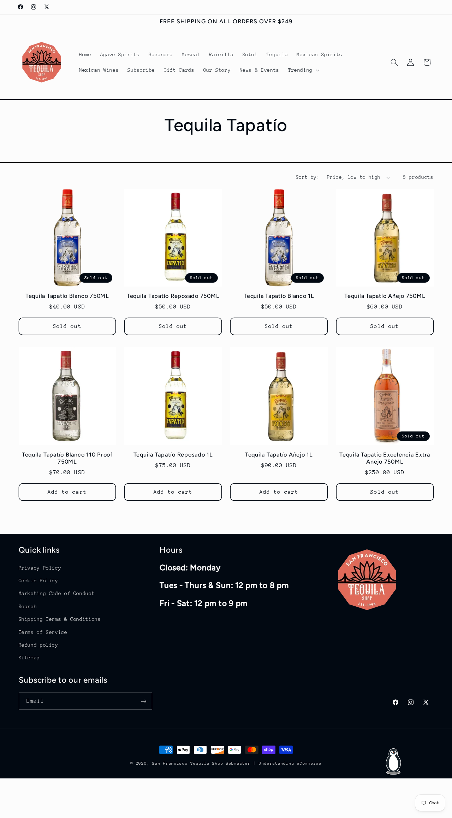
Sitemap (29, 657)
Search (28, 606)
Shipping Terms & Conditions (60, 619)
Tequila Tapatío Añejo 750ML (384, 296)
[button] (303, 70)
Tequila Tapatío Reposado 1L (173, 454)
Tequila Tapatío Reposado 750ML (173, 296)
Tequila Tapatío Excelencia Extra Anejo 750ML (384, 458)
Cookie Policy (38, 580)
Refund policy (38, 644)
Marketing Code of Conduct (57, 593)
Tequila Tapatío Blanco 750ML (67, 296)
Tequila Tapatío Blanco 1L (279, 296)
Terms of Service (43, 632)
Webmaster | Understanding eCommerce (274, 763)
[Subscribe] (143, 701)
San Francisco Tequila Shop (187, 763)
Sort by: (308, 177)
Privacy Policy (40, 567)
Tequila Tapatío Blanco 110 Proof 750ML (67, 458)
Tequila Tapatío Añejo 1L (279, 454)
